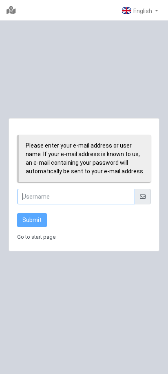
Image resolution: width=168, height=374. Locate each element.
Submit (32, 220)
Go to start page (36, 237)
